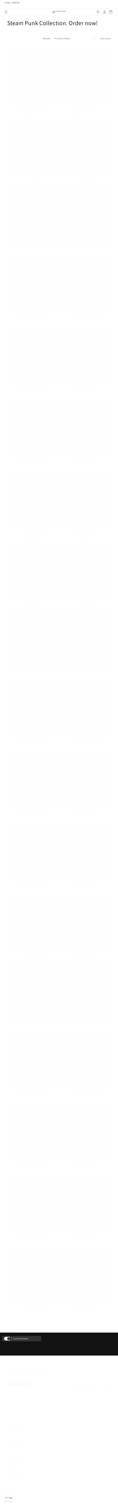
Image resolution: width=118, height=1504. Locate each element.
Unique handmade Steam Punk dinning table (33, 110)
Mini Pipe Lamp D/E (33, 1027)
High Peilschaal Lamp (85, 322)
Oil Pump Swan (85, 886)
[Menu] (6, 12)
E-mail (13, 1377)
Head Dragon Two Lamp (33, 533)
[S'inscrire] (107, 1377)
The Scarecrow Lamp (85, 745)
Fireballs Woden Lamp (85, 604)
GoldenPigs (17, 1483)
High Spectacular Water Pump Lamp (85, 251)
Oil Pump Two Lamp (33, 957)
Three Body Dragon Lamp (85, 533)
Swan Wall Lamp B (85, 1239)
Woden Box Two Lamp (85, 675)
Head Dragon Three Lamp (85, 463)
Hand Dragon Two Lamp (33, 816)
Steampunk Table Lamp (33, 251)
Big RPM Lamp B (32, 392)
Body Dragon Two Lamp (33, 604)
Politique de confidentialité (16, 1488)
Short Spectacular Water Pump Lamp (33, 322)
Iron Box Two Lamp (33, 745)
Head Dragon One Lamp (33, 886)
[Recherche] (98, 12)
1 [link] (7, 1319)
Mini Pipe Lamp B (33, 1098)
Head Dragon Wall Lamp (33, 1169)
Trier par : (46, 38)
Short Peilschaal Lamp (33, 463)
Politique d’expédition (14, 1500)
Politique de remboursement (17, 1486)
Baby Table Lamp (33, 1310)
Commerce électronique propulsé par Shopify (36, 1483)
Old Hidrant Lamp (33, 181)
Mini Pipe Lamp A (85, 1098)
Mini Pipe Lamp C (85, 1027)
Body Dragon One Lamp (85, 816)
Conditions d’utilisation (15, 1492)
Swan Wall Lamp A (85, 1310)
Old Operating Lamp (85, 181)
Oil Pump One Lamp (85, 957)
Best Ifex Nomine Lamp (32, 675)
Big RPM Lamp (85, 392)
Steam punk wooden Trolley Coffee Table (85, 110)
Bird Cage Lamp (85, 1169)
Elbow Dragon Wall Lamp (33, 1239)
